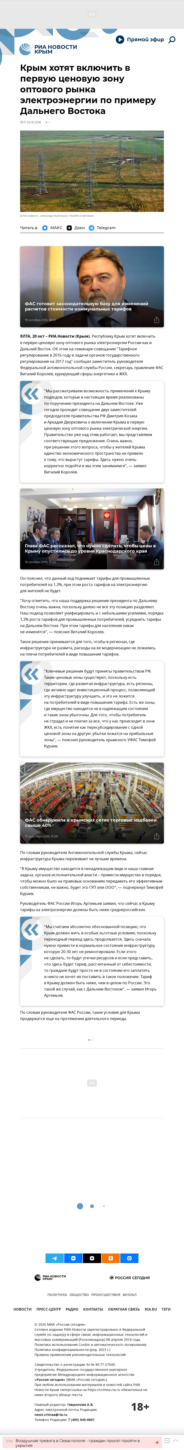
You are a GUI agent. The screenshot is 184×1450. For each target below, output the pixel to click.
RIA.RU (151, 1310)
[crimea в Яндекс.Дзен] (92, 1258)
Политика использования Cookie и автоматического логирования (90, 1345)
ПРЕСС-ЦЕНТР (48, 1310)
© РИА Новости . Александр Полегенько (43, 216)
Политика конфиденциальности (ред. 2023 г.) (72, 1350)
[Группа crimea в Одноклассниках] (111, 1258)
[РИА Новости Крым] (48, 49)
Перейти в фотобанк (81, 216)
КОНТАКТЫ (93, 1310)
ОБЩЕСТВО (79, 1295)
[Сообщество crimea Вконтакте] (73, 1258)
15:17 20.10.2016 (30, 122)
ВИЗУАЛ (130, 1295)
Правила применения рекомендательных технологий (80, 1355)
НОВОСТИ (22, 1310)
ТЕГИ (166, 1310)
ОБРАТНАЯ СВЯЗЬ (124, 1310)
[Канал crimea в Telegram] (55, 1258)
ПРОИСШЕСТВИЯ (105, 1295)
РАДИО (72, 1310)
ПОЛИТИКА (57, 1295)
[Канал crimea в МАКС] (129, 1258)
